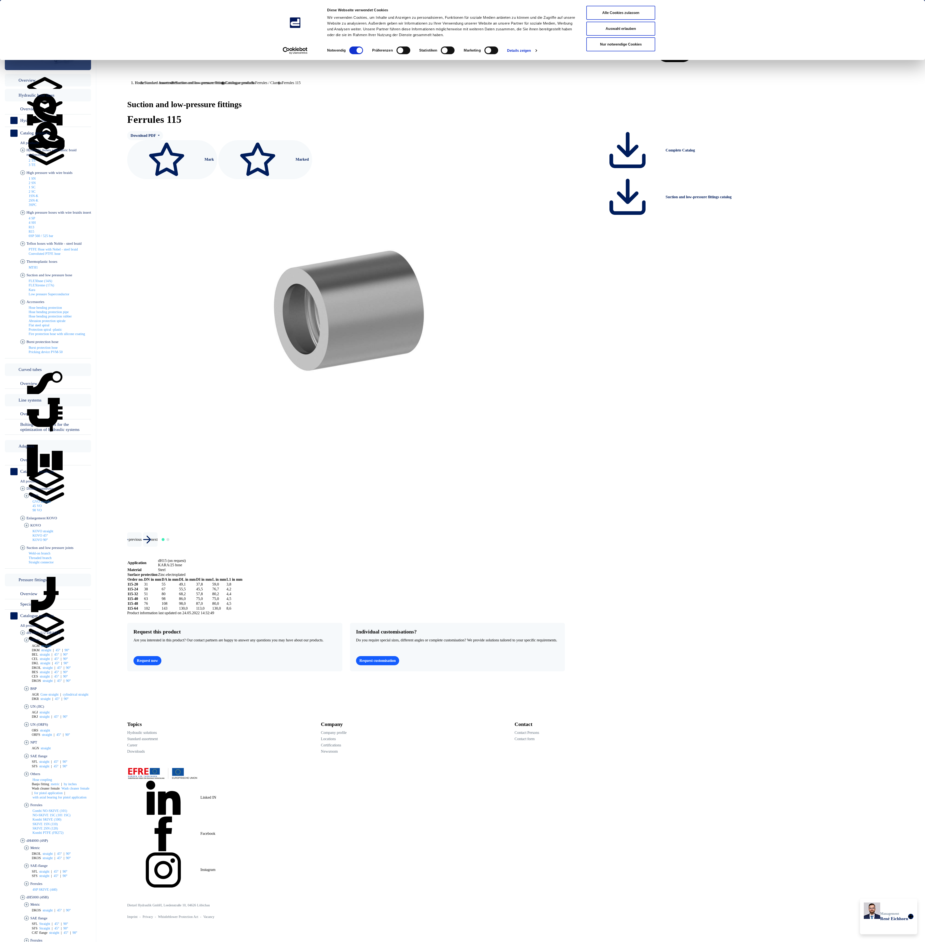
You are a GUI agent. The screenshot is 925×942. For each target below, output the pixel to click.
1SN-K (33, 196)
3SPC (32, 205)
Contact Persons (527, 733)
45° (58, 650)
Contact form (525, 739)
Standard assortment (142, 739)
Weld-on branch (39, 553)
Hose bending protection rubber (50, 316)
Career (132, 745)
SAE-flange (39, 866)
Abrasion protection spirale (47, 321)
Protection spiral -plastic (45, 329)
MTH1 (33, 267)
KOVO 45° (40, 535)
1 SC (32, 187)
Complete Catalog (680, 150)
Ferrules (36, 805)
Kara (32, 290)
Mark (209, 159)
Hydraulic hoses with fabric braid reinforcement (51, 152)
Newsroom (329, 751)
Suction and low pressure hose (49, 275)
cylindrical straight (75, 694)
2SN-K (33, 200)
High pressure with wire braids (49, 173)
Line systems (30, 400)
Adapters (26, 446)
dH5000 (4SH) (37, 897)
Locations (328, 739)
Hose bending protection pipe (49, 312)
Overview (27, 80)
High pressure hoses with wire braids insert (58, 212)
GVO (34, 496)
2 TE (32, 160)
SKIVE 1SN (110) (45, 824)
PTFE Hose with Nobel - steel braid (53, 249)
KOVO (35, 525)
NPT (33, 742)
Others (35, 774)
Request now (147, 661)
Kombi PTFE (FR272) (48, 833)
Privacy (148, 917)
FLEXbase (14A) (40, 281)
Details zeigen (519, 50)
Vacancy (208, 917)
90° (67, 650)
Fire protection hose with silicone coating (57, 334)
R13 (31, 227)
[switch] (403, 50)
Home (139, 83)
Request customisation (377, 661)
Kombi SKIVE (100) (47, 819)
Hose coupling (42, 780)
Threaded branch (40, 558)
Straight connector (41, 562)
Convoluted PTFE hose (44, 254)
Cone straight (49, 694)
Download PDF (144, 135)
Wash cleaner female (75, 788)
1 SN (32, 178)
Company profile (334, 733)
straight (46, 646)
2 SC (32, 191)
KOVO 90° (40, 540)
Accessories (35, 302)
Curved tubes (30, 369)
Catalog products (35, 133)
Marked (302, 159)
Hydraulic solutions (142, 733)
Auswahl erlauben (621, 28)
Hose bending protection (45, 308)
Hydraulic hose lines (36, 95)
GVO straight (42, 501)
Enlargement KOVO (41, 518)
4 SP (32, 218)
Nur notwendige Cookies (621, 44)
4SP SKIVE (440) (45, 889)
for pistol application (48, 793)
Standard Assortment (160, 83)
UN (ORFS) (39, 724)
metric (55, 784)
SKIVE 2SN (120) (45, 828)
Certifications (331, 745)
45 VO (37, 506)
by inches (70, 784)
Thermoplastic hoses (41, 261)
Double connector (39, 488)
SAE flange (38, 756)
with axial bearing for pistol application (59, 797)
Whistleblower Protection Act (178, 917)
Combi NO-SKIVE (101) (50, 811)
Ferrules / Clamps (268, 83)
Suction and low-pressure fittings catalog (698, 197)
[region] (48, 479)
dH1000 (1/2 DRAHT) (43, 633)
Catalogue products (37, 615)
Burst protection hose (42, 342)
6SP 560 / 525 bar (41, 236)
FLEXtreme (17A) (41, 285)
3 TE (32, 165)
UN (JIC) (37, 706)
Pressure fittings (33, 579)
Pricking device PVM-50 (46, 352)
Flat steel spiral (39, 325)
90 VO (37, 510)
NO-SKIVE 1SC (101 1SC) (52, 815)
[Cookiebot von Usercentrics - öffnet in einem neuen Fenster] (295, 50)
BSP (33, 689)
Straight (44, 924)
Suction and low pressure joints (49, 548)
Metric (35, 640)
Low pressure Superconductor (49, 294)
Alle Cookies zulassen (620, 13)
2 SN (32, 183)
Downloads (136, 751)
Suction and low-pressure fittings (201, 83)
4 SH (32, 222)
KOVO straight (43, 531)
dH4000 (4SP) (37, 841)
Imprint (133, 917)
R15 (31, 231)
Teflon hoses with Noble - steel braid (54, 243)
